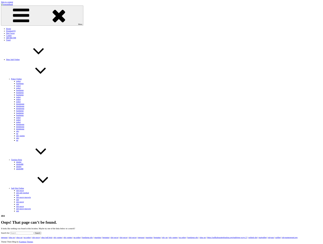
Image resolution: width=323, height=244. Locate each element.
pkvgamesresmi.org (290, 237)
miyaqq (271, 237)
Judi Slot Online (17, 188)
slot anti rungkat (22, 193)
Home (8, 29)
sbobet (18, 162)
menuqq (4, 237)
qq (17, 133)
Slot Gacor (10, 33)
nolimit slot (252, 237)
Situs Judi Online (13, 59)
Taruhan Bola (16, 160)
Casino (9, 35)
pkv (17, 131)
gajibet (278, 237)
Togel (8, 40)
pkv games (20, 136)
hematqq (105, 237)
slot (17, 195)
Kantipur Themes (26, 242)
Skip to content (7, 2)
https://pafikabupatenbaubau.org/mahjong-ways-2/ (227, 237)
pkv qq (165, 237)
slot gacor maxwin (23, 197)
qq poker (27, 237)
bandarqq (20, 83)
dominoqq (20, 104)
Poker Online (16, 79)
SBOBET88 (11, 38)
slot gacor (20, 190)
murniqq (97, 237)
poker (18, 81)
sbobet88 (19, 164)
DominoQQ (11, 31)
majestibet (263, 237)
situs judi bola (46, 237)
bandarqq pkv (87, 237)
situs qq (12, 237)
